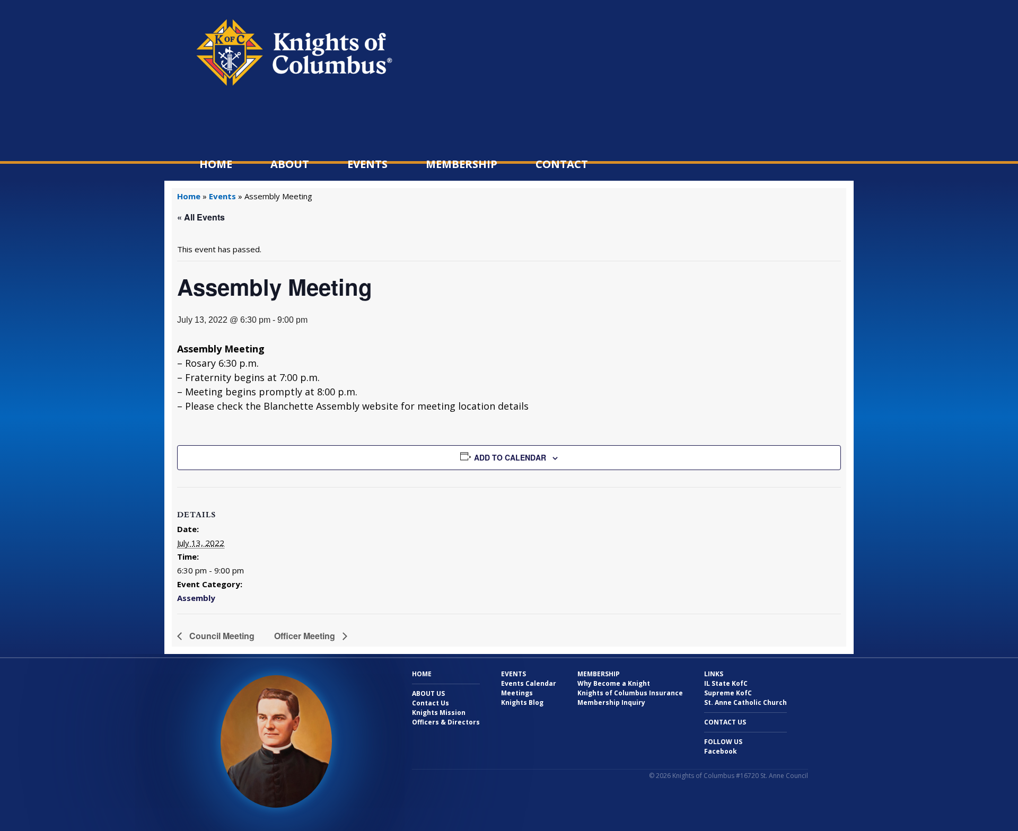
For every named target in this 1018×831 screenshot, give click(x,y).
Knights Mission (439, 712)
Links (713, 673)
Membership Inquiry (611, 702)
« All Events (201, 217)
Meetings (517, 692)
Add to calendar (510, 457)
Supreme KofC (728, 692)
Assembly (196, 598)
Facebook (720, 751)
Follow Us (723, 741)
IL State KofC (726, 683)
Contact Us (430, 703)
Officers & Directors (446, 722)
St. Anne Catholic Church (745, 702)
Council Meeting (220, 636)
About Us (428, 693)
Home (215, 164)
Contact (562, 164)
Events (367, 164)
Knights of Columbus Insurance (630, 692)
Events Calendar (528, 683)
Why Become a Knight (613, 683)
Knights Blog (522, 702)
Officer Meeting (305, 636)
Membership (461, 164)
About (289, 164)
